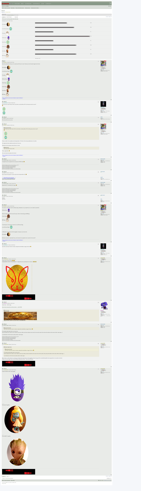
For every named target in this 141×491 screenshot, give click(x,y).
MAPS (22, 3)
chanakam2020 (103, 257)
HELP (110, 3)
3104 (103, 110)
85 (102, 118)
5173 (103, 313)
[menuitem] (8, 6)
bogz (4, 196)
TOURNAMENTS (36, 3)
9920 (103, 178)
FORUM (110, 2)
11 (102, 200)
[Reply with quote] (98, 61)
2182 (103, 183)
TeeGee (5, 320)
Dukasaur (102, 66)
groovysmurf (102, 107)
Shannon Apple (103, 182)
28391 (103, 69)
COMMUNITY (48, 3)
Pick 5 (3, 10)
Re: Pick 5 (4, 101)
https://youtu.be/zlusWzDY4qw (8, 178)
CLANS (42, 3)
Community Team (7, 12)
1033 (103, 346)
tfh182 (5, 118)
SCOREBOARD (28, 3)
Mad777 (102, 177)
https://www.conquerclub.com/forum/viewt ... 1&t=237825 (12, 307)
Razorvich (102, 310)
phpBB (6, 482)
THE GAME (17, 3)
